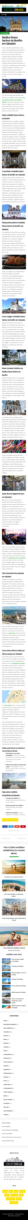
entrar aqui (12, 633)
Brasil (5, 1039)
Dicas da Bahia (6, 1126)
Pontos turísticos (10, 1198)
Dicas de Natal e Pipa (8, 1140)
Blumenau (7, 1032)
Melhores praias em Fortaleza (18, 992)
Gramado (6, 1069)
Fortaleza (7, 1058)
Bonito (6, 1035)
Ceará (16, 1191)
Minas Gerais (14, 1194)
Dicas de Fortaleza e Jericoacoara (11, 1137)
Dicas (5, 1050)
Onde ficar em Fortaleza (17, 979)
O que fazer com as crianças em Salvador (13, 877)
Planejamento (8, 1088)
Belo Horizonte (8, 1028)
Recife (5, 1096)
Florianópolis (8, 1054)
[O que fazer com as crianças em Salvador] (13, 867)
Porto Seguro (8, 1092)
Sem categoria (8, 1111)
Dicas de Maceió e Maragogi (10, 1130)
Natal (5, 1081)
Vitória (6, 1114)
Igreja (9, 819)
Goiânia (6, 1066)
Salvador (4, 33)
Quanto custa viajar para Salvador (14, 805)
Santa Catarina (14, 1202)
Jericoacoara (8, 1073)
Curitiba (6, 1047)
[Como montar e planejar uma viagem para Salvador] (13, 885)
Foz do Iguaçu (8, 1062)
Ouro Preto (7, 1084)
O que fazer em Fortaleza (17, 966)
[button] (2, 14)
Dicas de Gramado (7, 1133)
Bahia (4, 819)
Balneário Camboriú (10, 1024)
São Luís (6, 1107)
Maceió (6, 1077)
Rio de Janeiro (8, 1099)
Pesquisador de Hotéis (18, 663)
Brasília (6, 1043)
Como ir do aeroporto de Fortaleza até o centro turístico (17, 1000)
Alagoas (5, 1191)
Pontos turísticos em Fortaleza (19, 985)
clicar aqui (7, 705)
